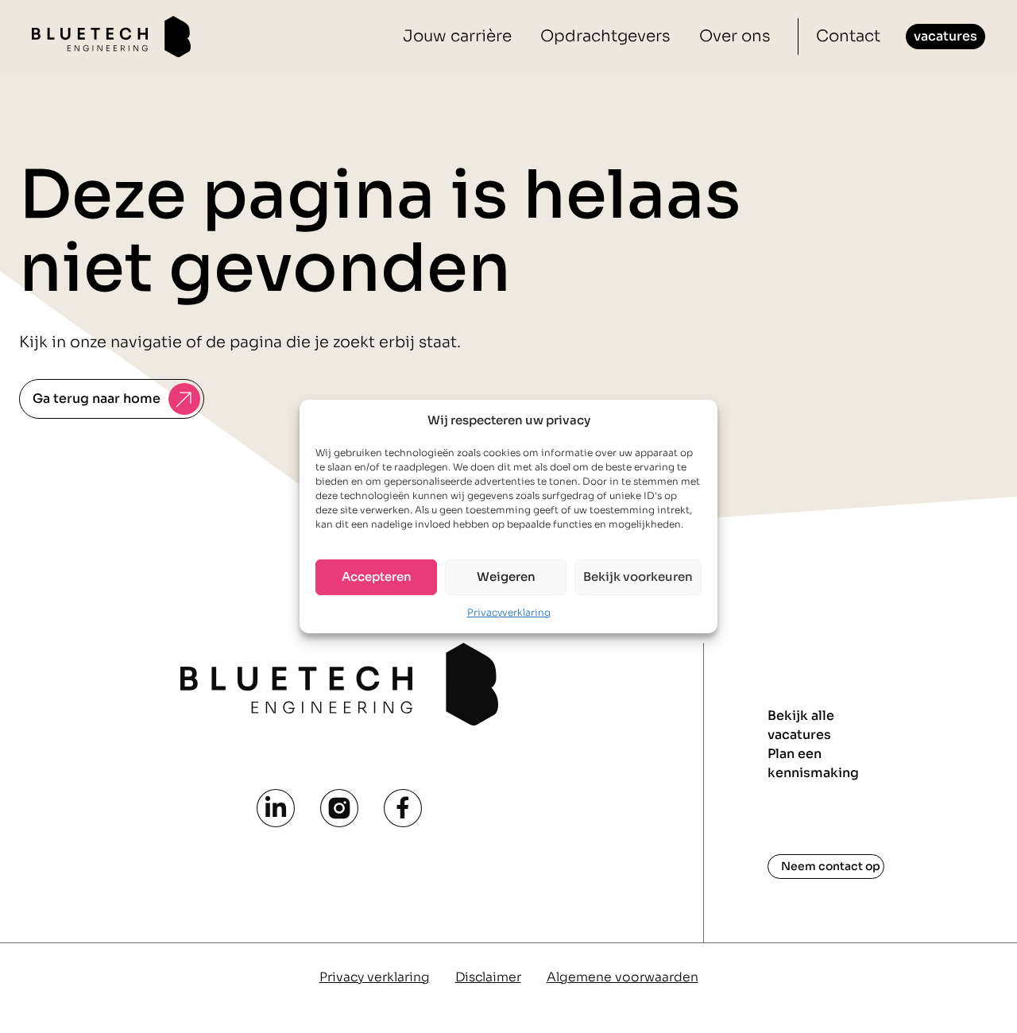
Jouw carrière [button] (457, 36)
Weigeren (506, 576)
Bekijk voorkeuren (638, 576)
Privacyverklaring (509, 611)
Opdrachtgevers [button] (605, 36)
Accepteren (377, 576)
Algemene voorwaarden (622, 977)
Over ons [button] (735, 36)
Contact (848, 36)
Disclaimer (488, 977)
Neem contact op (830, 866)
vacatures (945, 36)
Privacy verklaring (374, 977)
